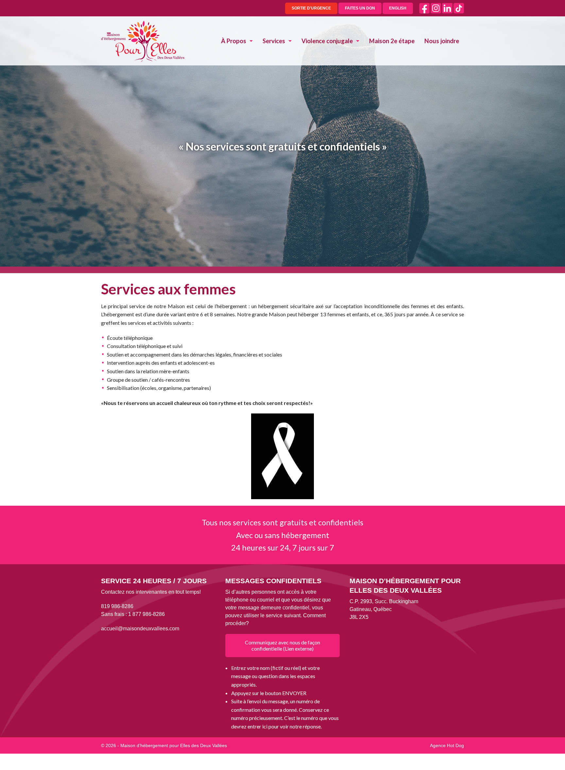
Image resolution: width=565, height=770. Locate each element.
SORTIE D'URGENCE (311, 8)
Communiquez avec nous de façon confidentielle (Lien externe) (282, 645)
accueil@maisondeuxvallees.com (140, 628)
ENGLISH (397, 8)
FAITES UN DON (360, 8)
